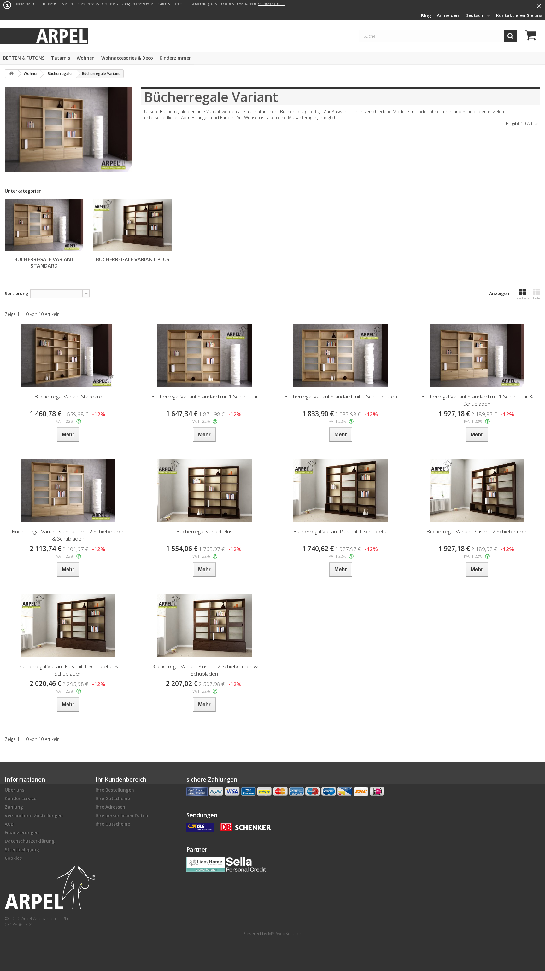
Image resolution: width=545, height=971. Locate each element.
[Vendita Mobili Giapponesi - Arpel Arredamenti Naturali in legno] (61, 35)
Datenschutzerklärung (30, 841)
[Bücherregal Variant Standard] (68, 355)
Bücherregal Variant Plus (204, 531)
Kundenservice (20, 798)
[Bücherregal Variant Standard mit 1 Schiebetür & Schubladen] (477, 355)
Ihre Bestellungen (115, 790)
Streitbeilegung (22, 849)
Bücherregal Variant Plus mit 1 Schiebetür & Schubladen (68, 670)
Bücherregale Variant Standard (44, 262)
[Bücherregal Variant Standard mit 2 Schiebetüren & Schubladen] (68, 490)
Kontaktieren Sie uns (519, 15)
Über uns (14, 790)
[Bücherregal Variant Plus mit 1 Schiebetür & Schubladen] (68, 625)
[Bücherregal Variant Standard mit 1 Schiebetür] (204, 355)
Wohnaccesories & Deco (127, 58)
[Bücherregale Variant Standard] (44, 225)
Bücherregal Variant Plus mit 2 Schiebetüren (477, 531)
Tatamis (60, 58)
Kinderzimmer (175, 58)
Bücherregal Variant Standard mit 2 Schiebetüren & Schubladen (68, 535)
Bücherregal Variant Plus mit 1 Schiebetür (340, 531)
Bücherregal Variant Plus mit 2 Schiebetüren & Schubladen (204, 670)
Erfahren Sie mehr (271, 4)
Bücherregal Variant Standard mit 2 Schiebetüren (340, 396)
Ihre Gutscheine (113, 798)
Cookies (13, 858)
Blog (426, 16)
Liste (536, 298)
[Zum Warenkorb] (532, 36)
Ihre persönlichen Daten (122, 815)
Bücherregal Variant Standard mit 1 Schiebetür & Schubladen (477, 400)
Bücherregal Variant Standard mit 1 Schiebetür (204, 396)
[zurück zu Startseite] (11, 74)
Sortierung (16, 293)
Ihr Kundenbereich (121, 779)
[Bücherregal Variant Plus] (204, 490)
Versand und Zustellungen (34, 815)
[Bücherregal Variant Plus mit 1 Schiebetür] (341, 490)
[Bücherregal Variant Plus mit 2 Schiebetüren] (477, 490)
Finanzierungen (22, 832)
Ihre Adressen (110, 807)
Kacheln (522, 298)
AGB (9, 824)
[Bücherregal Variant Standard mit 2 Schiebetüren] (341, 355)
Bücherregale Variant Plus (132, 259)
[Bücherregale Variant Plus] (132, 225)
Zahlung (14, 807)
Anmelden (448, 15)
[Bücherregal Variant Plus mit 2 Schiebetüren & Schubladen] (204, 625)
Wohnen (86, 58)
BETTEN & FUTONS (23, 58)
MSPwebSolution (285, 934)
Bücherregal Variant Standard (68, 396)
